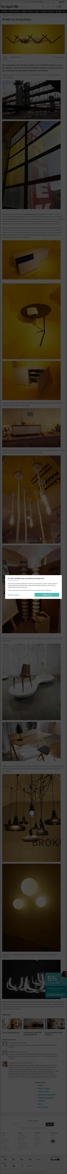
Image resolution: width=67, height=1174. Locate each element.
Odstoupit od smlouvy (23, 1148)
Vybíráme (41, 1101)
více (64, 11)
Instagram (53, 1135)
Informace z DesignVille (47, 1095)
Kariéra (3, 1143)
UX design (24, 1171)
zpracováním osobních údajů (40, 1128)
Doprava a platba (22, 1137)
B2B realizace (43, 1107)
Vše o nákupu (21, 1135)
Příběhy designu (44, 1088)
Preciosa (15, 954)
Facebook (53, 1137)
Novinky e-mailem (33, 1121)
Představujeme (59, 57)
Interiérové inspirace (46, 1098)
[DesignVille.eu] (58, 1159)
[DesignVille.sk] (55, 1159)
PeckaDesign (41, 1171)
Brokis (46, 769)
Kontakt (4, 1135)
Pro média (4, 1146)
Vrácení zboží (21, 1139)
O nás (3, 1137)
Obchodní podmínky (23, 1143)
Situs (40, 638)
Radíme (40, 1085)
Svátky (40, 1104)
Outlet (35, 1146)
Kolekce (36, 1135)
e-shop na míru (32, 1171)
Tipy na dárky (37, 1139)
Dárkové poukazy (38, 1141)
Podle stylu (37, 1137)
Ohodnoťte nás (5, 1148)
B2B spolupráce (5, 1139)
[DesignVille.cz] (52, 1159)
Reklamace (21, 1141)
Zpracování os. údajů (23, 1146)
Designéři (36, 1143)
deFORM (27, 405)
